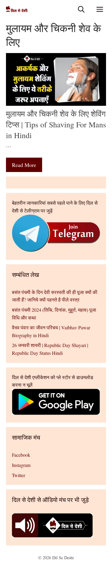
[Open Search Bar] (81, 9)
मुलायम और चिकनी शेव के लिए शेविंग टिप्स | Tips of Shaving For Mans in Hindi (56, 124)
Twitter (18, 475)
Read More (24, 164)
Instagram (21, 465)
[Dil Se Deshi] (16, 9)
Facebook (21, 455)
